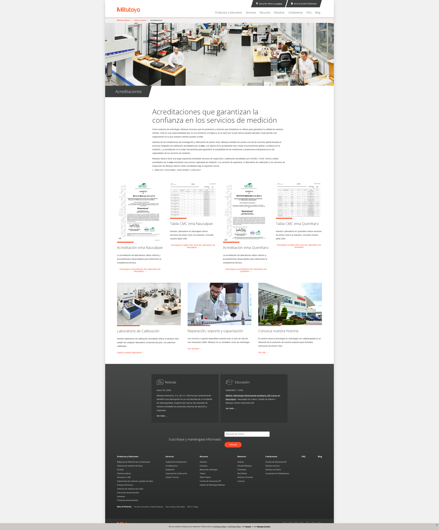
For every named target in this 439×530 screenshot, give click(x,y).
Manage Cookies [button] (263, 526)
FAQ (308, 12)
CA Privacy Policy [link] (234, 526)
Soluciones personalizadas (128, 493)
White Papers (205, 477)
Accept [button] (248, 526)
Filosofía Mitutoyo (244, 466)
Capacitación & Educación (176, 473)
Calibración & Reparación (176, 462)
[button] (437, 525)
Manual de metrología (208, 470)
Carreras (241, 481)
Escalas (120, 470)
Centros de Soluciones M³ (275, 462)
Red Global (242, 473)
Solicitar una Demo (273, 470)
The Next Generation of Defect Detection (148, 507)
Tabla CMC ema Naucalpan (191, 223)
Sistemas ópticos (124, 473)
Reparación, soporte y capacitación (215, 330)
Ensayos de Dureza (125, 485)
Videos (202, 473)
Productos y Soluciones (228, 12)
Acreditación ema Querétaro (245, 247)
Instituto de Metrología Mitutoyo (212, 485)
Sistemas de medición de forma (130, 466)
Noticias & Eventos (245, 477)
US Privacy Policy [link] (219, 526)
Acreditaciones (172, 466)
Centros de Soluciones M (210, 481)
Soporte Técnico (172, 477)
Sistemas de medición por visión (130, 489)
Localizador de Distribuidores (277, 473)
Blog (317, 12)
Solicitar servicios (272, 466)
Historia (240, 462)
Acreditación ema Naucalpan (140, 247)
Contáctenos (295, 12)
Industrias (121, 496)
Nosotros (279, 12)
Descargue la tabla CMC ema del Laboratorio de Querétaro (299, 246)
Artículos (203, 462)
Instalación (170, 470)
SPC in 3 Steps (192, 507)
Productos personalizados (127, 500)
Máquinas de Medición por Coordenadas (133, 462)
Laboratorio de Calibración (138, 331)
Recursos (265, 12)
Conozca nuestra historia (278, 330)
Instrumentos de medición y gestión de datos (135, 481)
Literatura (203, 466)
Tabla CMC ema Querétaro (297, 223)
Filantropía (241, 470)
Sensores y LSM (123, 477)
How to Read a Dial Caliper (175, 507)
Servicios (251, 12)
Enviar (233, 444)
